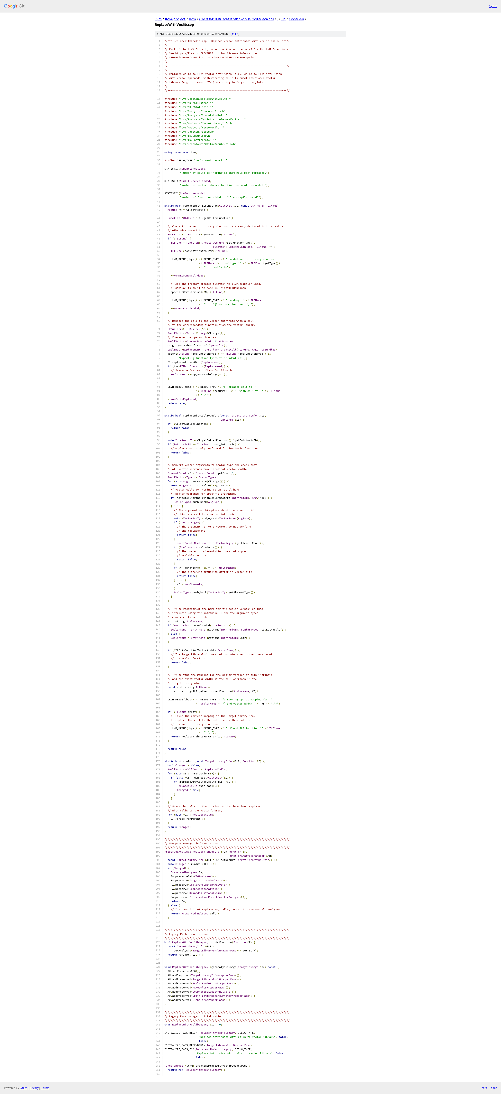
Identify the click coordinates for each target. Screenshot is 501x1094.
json (494, 1087)
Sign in (493, 6)
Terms (45, 1088)
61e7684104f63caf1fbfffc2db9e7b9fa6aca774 (236, 19)
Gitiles (23, 1088)
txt (484, 1087)
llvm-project (175, 19)
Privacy (34, 1088)
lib (283, 19)
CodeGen (296, 19)
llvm (158, 19)
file (235, 34)
